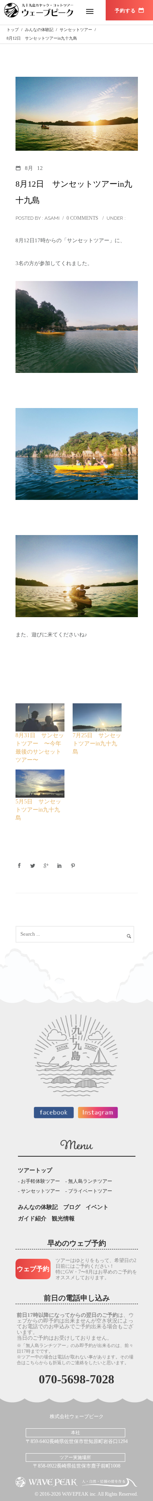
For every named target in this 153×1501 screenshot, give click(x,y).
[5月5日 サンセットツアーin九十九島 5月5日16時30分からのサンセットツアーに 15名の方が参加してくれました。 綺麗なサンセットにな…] (40, 783)
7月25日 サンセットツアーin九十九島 (97, 743)
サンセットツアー (40, 1191)
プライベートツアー (90, 1191)
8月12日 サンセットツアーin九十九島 (74, 192)
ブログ (71, 1207)
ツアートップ (35, 1170)
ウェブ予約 (33, 1268)
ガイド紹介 (32, 1219)
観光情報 (63, 1219)
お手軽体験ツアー (40, 1181)
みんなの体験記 (38, 1207)
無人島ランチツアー (90, 1181)
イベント (97, 1207)
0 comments (82, 218)
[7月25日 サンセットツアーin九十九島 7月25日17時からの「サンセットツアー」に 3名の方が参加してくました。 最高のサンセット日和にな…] (97, 717)
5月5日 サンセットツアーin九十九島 (38, 809)
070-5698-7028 (76, 1379)
